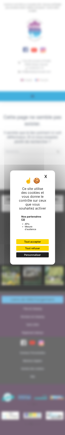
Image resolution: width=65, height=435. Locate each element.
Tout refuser (32, 248)
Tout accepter (32, 241)
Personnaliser (32, 254)
